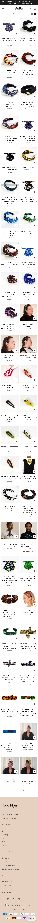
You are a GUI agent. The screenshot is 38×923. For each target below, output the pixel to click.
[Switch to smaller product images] (35, 14)
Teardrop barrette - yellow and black (28, 416)
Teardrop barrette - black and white (28, 448)
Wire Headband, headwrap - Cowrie (9, 778)
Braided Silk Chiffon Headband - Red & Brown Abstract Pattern (9, 613)
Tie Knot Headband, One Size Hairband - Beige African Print (28, 646)
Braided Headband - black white (10, 507)
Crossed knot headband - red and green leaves (10, 294)
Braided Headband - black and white (28, 357)
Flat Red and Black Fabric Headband (28, 611)
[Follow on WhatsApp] (19, 899)
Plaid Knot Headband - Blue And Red (10, 104)
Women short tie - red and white (10, 386)
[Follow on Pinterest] (14, 899)
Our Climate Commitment (10, 869)
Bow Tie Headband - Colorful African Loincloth (9, 678)
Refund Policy (6, 892)
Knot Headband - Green (28, 232)
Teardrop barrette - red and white (28, 386)
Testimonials (6, 842)
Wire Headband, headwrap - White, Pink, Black (28, 745)
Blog (3, 838)
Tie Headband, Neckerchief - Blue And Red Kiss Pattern (9, 746)
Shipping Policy (7, 889)
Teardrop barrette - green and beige (9, 448)
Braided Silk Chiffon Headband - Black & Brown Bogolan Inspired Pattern (28, 510)
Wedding (5, 835)
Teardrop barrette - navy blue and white (9, 417)
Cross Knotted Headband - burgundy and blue (9, 326)
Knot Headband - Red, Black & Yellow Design (28, 72)
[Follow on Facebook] (3, 899)
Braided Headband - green (28, 325)
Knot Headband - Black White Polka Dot (28, 41)
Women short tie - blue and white (28, 264)
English (28, 905)
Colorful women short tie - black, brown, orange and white (28, 200)
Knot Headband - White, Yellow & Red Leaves (9, 72)
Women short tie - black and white (10, 169)
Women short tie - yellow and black (28, 477)
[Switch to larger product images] (32, 14)
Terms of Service (7, 881)
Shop (3, 831)
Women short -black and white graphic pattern (9, 544)
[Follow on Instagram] (8, 899)
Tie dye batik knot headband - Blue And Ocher (10, 138)
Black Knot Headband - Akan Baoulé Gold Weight (28, 105)
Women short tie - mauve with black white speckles (28, 138)
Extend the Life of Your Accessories (13, 862)
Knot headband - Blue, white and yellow (9, 233)
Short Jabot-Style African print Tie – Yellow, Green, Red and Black (9, 579)
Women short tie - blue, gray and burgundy (10, 41)
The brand (5, 858)
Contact (4, 846)
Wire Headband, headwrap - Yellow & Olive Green (28, 779)
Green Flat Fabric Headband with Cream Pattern (10, 646)
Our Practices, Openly (9, 865)
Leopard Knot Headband (28, 169)
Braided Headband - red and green (10, 357)
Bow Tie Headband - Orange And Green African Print (9, 711)
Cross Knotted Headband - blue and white (28, 294)
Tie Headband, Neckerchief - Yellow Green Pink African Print (28, 712)
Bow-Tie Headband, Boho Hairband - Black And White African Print (28, 679)
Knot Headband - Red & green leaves (9, 264)
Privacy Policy (6, 885)
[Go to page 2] (23, 790)
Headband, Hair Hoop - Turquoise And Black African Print (10, 200)
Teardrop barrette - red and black (9, 477)
